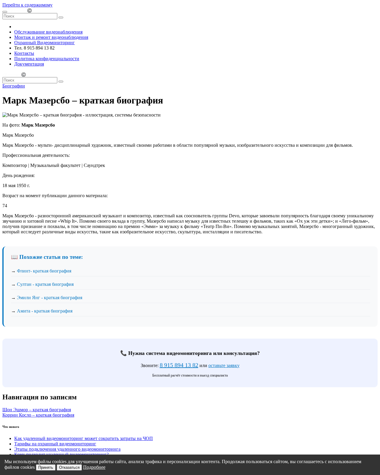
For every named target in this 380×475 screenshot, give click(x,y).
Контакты (24, 53)
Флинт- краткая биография (44, 270)
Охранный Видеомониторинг (44, 42)
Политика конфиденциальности (46, 58)
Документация (29, 63)
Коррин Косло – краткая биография (38, 414)
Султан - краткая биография (45, 284)
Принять (45, 467)
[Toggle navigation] (4, 12)
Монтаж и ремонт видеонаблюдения (51, 37)
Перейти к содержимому (27, 4)
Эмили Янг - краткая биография (49, 297)
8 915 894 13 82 (179, 365)
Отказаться (69, 467)
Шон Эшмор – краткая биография (36, 409)
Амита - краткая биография (44, 310)
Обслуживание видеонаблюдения (48, 31)
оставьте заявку (224, 365)
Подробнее (94, 467)
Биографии (13, 85)
